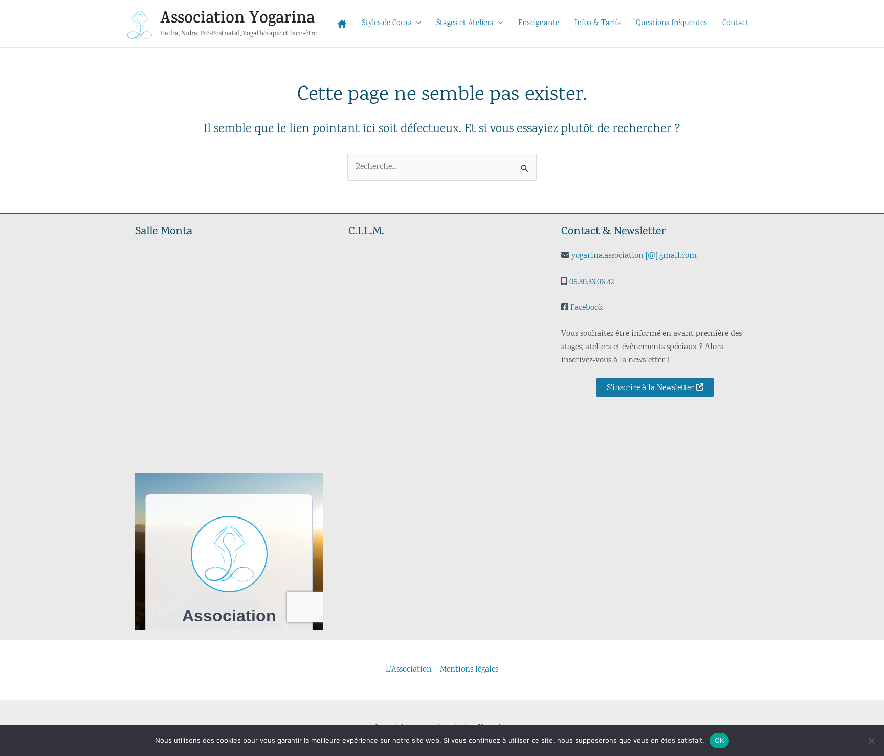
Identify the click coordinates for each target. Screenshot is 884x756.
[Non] (871, 741)
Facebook (586, 308)
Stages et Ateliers (464, 23)
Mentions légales (469, 669)
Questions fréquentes (671, 23)
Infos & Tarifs (597, 23)
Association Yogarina (237, 18)
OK (719, 740)
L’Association (409, 669)
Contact (735, 23)
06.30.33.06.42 (591, 282)
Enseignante (538, 23)
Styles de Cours (386, 23)
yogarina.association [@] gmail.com (634, 256)
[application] (416, 23)
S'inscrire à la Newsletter (651, 388)
